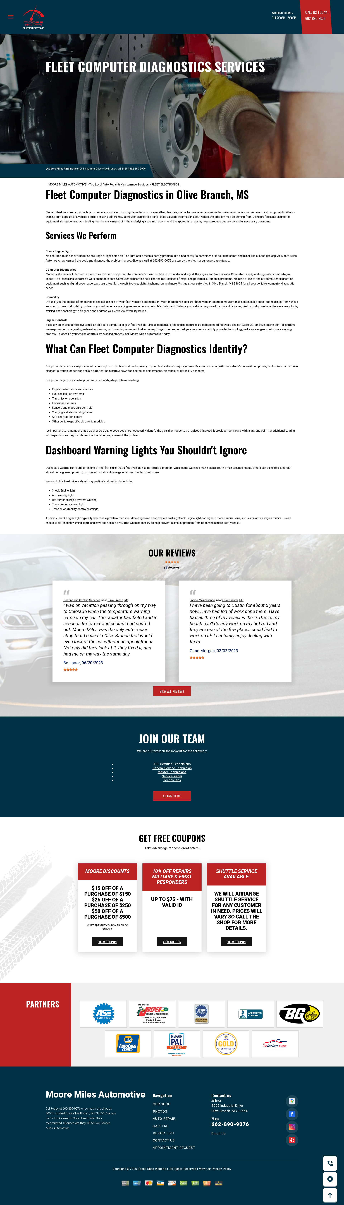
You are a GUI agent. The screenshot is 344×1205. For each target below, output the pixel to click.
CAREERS (160, 1126)
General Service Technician (172, 768)
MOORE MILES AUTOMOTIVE (67, 184)
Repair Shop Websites (153, 1169)
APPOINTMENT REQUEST (174, 1148)
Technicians (172, 780)
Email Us (218, 1133)
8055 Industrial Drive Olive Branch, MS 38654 (103, 168)
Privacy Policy (221, 1169)
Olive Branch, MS (232, 600)
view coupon (107, 941)
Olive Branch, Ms (118, 600)
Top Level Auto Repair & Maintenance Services (119, 184)
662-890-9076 (315, 18)
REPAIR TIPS (163, 1133)
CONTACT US (164, 1140)
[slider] (172, 562)
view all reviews (172, 691)
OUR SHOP (161, 1104)
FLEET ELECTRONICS (165, 184)
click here (172, 796)
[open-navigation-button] (10, 16)
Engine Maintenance (202, 600)
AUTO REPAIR (164, 1119)
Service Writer (172, 776)
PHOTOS (160, 1111)
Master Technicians (172, 772)
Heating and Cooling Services (81, 600)
